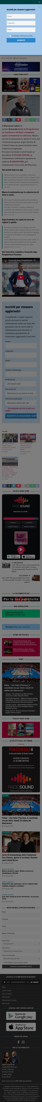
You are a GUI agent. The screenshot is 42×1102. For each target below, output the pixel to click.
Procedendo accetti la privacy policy (22, 36)
